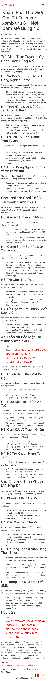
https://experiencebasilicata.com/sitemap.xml (20, 665)
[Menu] (43, 4)
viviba (7, 4)
